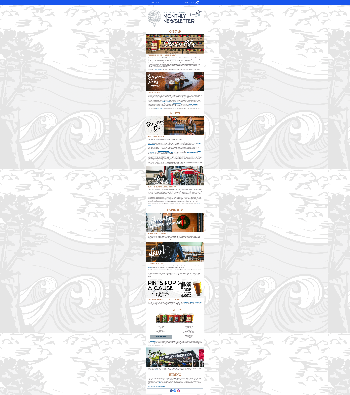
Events (157, 369)
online (149, 267)
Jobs (160, 382)
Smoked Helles (166, 101)
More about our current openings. (156, 386)
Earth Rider (170, 152)
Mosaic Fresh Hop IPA (163, 151)
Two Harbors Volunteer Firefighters (192, 302)
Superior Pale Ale (191, 152)
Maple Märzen (193, 104)
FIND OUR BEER (161, 337)
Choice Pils (173, 59)
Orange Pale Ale (177, 103)
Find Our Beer (153, 341)
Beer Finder (158, 69)
